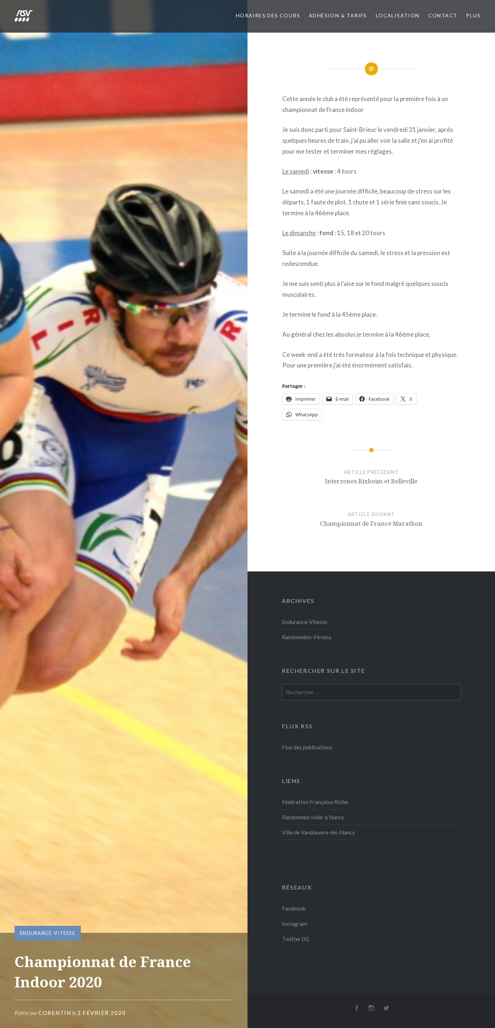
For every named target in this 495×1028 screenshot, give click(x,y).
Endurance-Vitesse (47, 933)
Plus (473, 15)
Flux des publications (307, 747)
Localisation (398, 15)
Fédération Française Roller (315, 802)
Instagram (294, 923)
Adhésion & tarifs (338, 15)
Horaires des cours (268, 15)
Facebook (294, 908)
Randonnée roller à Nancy (313, 817)
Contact (443, 15)
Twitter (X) (295, 939)
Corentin (54, 1013)
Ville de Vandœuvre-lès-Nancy (318, 832)
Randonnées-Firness (307, 637)
